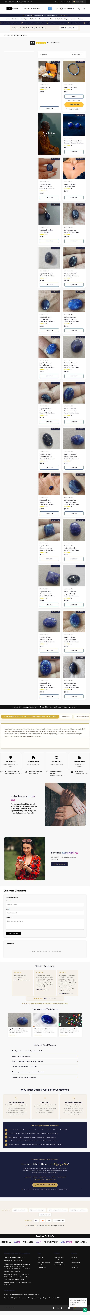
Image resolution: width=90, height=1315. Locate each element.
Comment (9, 917)
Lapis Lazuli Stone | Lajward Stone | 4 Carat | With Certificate (47, 502)
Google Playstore (59, 864)
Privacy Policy (58, 1262)
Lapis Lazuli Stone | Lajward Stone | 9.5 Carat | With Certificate (47, 456)
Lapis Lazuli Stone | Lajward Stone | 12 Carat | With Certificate (47, 593)
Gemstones (41, 1257)
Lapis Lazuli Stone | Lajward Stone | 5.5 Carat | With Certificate (47, 365)
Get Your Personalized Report (46, 1185)
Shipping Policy (59, 1257)
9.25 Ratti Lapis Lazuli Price (18, 35)
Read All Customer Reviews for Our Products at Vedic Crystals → (45, 1003)
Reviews (73, 1265)
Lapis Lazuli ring (45, 87)
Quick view (49, 108)
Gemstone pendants (44, 1262)
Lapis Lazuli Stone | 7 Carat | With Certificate (71, 231)
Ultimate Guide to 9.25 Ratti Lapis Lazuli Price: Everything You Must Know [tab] (30, 716)
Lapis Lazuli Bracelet (70, 87)
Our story (74, 1257)
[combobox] (37, 8)
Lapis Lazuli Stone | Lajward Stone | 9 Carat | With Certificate (71, 639)
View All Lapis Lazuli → (69, 28)
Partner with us (75, 1262)
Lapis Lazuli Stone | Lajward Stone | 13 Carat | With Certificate (71, 548)
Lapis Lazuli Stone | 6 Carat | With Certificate (47, 275)
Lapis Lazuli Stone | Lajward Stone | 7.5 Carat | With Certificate (47, 411)
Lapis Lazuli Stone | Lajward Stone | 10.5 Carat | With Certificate (71, 456)
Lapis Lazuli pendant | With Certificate (46, 231)
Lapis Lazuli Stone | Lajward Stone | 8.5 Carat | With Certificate (71, 411)
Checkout (75, 104)
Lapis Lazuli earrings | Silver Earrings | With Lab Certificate (74, 142)
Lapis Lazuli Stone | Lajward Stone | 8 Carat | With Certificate (47, 685)
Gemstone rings (42, 1260)
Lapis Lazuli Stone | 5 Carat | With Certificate (71, 275)
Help (58, 1)
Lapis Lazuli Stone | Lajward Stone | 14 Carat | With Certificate (47, 548)
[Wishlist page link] (56, 8)
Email (8, 909)
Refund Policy (58, 1260)
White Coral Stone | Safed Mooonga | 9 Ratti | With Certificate (22, 1311)
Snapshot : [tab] (66, 716)
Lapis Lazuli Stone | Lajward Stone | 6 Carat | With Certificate (71, 502)
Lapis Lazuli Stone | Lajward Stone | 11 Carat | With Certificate (71, 593)
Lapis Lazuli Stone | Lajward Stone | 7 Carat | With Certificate (71, 685)
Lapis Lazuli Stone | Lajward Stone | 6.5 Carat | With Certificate (71, 365)
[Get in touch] (79, 8)
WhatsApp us (63, 15)
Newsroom (74, 1260)
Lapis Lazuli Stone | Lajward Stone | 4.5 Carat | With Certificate (71, 319)
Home (7, 35)
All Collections (42, 1267)
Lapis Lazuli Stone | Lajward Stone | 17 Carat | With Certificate (47, 186)
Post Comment (13, 933)
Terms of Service (59, 1265)
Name (8, 901)
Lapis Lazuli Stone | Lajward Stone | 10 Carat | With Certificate (47, 639)
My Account (66, 1)
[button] (83, 8)
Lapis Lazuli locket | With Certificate (70, 185)
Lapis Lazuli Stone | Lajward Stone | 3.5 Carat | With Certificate (47, 319)
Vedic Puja (41, 1265)
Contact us (74, 1267)
